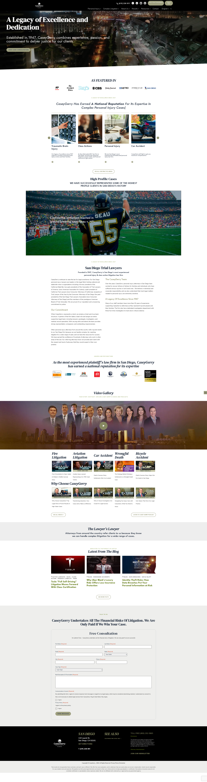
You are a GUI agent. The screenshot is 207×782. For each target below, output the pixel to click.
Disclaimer (122, 763)
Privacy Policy (61, 702)
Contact (156, 9)
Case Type (60, 667)
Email (59, 651)
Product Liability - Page (67, 578)
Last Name (109, 644)
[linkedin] (137, 3)
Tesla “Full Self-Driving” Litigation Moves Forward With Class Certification (64, 584)
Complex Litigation (110, 9)
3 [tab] (102, 251)
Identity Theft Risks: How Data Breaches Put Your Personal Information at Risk (137, 583)
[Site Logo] (39, 5)
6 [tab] (107, 251)
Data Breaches (135, 577)
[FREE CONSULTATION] (205, 392)
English (165, 9)
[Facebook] (133, 3)
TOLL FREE (142, 733)
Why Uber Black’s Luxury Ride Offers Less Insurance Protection (101, 583)
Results (135, 9)
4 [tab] (104, 251)
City (59, 659)
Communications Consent (64, 691)
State (108, 651)
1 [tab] (99, 251)
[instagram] (145, 3)
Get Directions (85, 744)
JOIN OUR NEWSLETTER (140, 753)
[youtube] (141, 3)
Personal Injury (94, 9)
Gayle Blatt (146, 577)
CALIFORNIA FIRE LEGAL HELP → (113, 738)
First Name (60, 644)
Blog (69, 577)
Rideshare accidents (101, 577)
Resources (145, 9)
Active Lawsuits (59, 577)
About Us (124, 9)
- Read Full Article (57, 229)
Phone (100, 659)
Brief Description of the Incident (66, 674)
